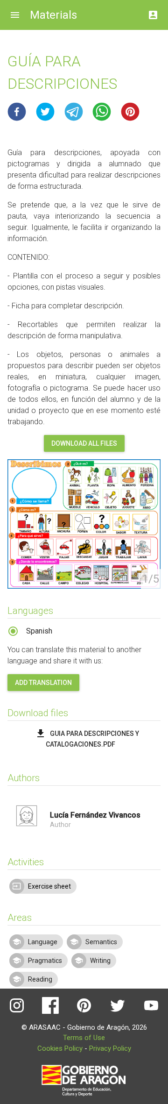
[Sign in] (153, 12)
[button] (16, 111)
